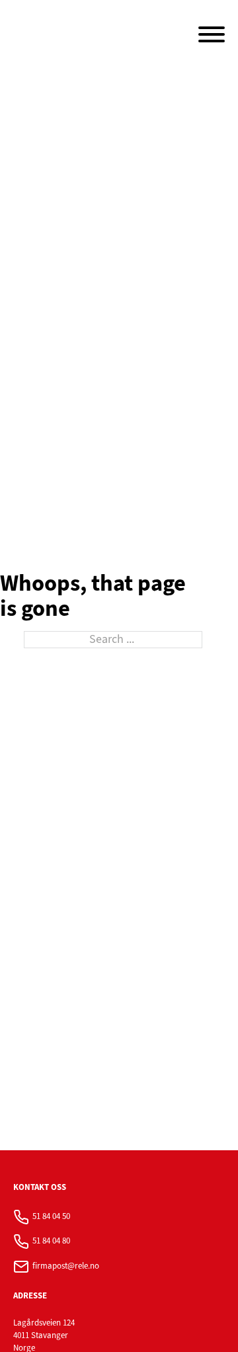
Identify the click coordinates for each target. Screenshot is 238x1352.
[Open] (211, 34)
